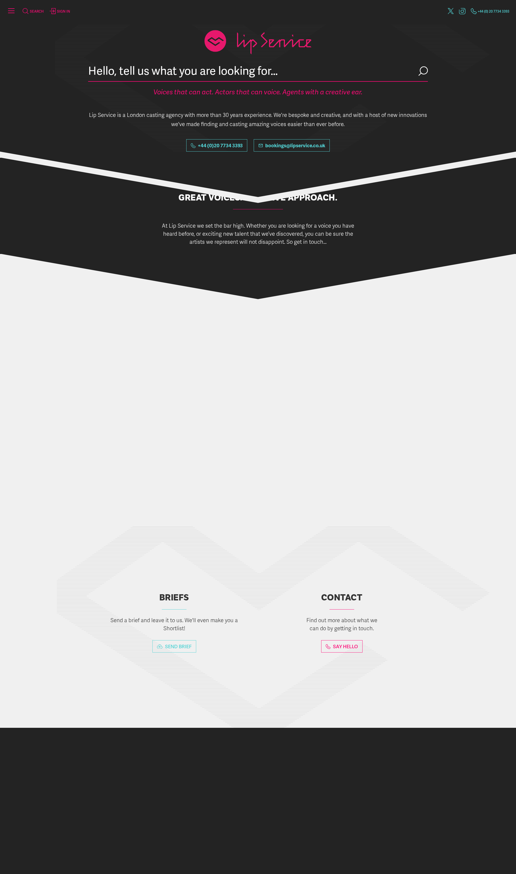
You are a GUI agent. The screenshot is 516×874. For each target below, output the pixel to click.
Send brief (178, 646)
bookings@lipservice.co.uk (294, 145)
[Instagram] (462, 10)
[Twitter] (450, 10)
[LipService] (258, 12)
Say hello (345, 646)
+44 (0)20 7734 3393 (220, 145)
